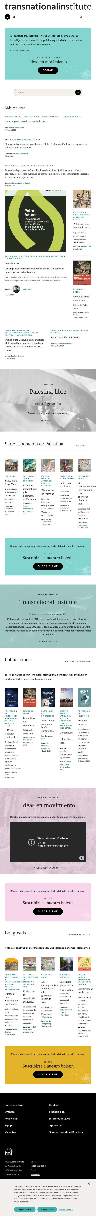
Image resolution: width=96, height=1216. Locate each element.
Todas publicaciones (75, 662)
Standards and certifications (66, 1132)
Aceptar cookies (25, 1209)
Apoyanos (55, 1125)
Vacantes (10, 1132)
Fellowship (11, 1118)
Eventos (9, 1111)
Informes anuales (59, 1118)
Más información (66, 1209)
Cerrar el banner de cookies (89, 1183)
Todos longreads (76, 935)
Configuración (47, 1209)
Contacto (54, 1104)
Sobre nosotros (14, 1104)
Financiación (57, 1111)
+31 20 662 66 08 (38, 1166)
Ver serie (80, 446)
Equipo (9, 1125)
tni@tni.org (35, 1174)
